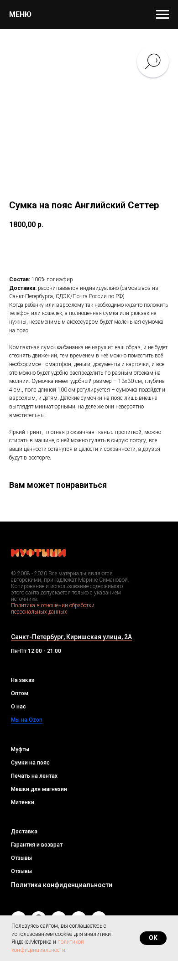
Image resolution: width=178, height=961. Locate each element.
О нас (18, 706)
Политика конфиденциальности (61, 885)
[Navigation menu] (162, 14)
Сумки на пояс (30, 763)
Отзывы (21, 858)
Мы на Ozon (26, 720)
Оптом (19, 693)
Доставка (24, 831)
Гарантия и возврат (37, 845)
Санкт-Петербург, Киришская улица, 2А (71, 637)
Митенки (22, 802)
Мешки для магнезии (39, 789)
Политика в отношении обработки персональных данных (52, 608)
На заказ (22, 680)
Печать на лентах (34, 776)
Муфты (20, 749)
